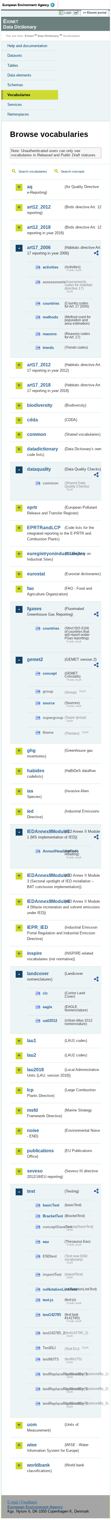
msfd (32, 1110)
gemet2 (35, 659)
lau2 (31, 1055)
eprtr (32, 507)
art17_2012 (39, 364)
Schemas (15, 85)
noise (33, 1130)
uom (32, 1424)
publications (40, 1150)
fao (30, 588)
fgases (34, 608)
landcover (38, 973)
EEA (30, 5)
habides (35, 770)
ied (30, 811)
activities (50, 267)
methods (50, 317)
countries (51, 303)
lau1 (31, 1040)
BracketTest (53, 1216)
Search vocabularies (32, 171)
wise (32, 1444)
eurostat (36, 573)
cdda (32, 419)
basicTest (51, 1205)
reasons (50, 334)
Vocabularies (18, 95)
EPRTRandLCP (44, 527)
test (31, 1191)
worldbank (38, 1465)
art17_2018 (39, 385)
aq (29, 186)
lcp (30, 1090)
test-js (48, 1300)
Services (14, 104)
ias (30, 791)
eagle (47, 1007)
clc (45, 993)
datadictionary (42, 448)
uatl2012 (50, 1020)
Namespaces (18, 114)
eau (46, 1242)
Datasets (14, 55)
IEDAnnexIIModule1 (45, 831)
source (49, 703)
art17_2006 (39, 247)
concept (50, 673)
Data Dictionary (48, 35)
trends (48, 347)
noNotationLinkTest (53, 1289)
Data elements (19, 75)
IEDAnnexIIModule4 (45, 901)
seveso (35, 1171)
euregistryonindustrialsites (45, 553)
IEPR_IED (37, 927)
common (36, 434)
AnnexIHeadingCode (53, 851)
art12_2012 (39, 207)
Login (67, 12)
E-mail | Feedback (22, 1502)
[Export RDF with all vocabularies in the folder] (96, 253)
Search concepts (73, 171)
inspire (34, 953)
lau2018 (35, 1069)
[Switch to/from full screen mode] (77, 13)
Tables (12, 65)
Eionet (29, 35)
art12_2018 (39, 227)
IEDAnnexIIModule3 (45, 875)
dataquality (39, 469)
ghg (31, 750)
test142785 (52, 1315)
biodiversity (39, 405)
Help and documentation (27, 46)
